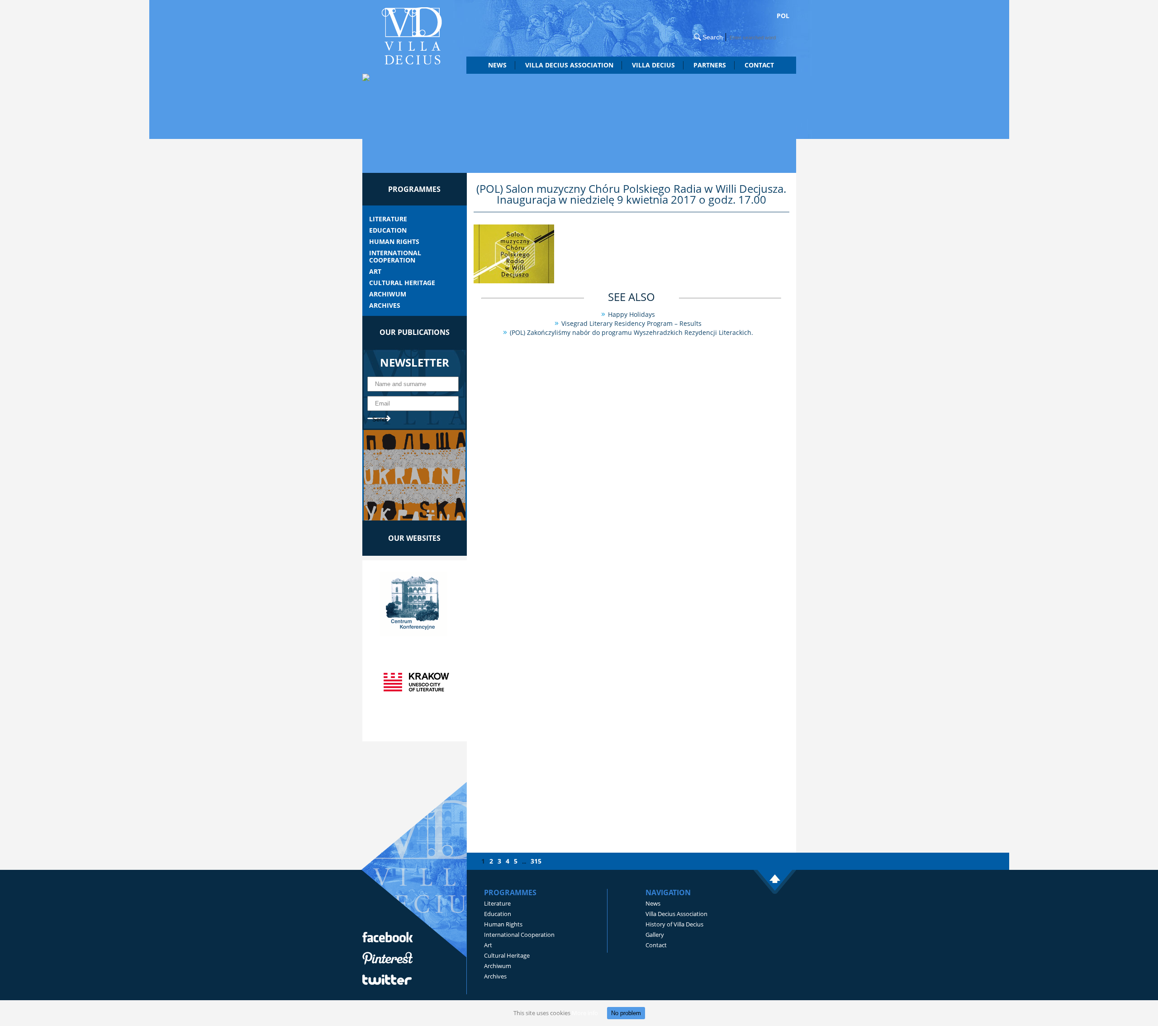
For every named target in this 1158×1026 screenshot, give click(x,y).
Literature (388, 219)
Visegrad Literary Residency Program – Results (631, 323)
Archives (384, 305)
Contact (759, 65)
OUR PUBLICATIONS (415, 332)
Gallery (654, 935)
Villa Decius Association (676, 914)
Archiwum (387, 294)
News (497, 65)
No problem (626, 1013)
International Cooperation (395, 256)
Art (375, 271)
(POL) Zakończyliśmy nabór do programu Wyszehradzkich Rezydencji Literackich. (631, 332)
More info (585, 1013)
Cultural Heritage (402, 282)
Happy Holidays (631, 314)
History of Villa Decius (674, 924)
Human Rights (394, 241)
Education (388, 230)
